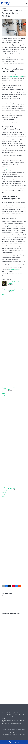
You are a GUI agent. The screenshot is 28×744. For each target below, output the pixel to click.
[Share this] (6, 586)
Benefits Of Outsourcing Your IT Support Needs (15, 487)
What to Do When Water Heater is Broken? (16, 388)
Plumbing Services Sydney (8, 169)
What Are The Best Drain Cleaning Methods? (15, 282)
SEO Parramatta (17, 736)
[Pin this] (13, 586)
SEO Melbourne (18, 734)
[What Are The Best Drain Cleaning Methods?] (4, 283)
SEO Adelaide (6, 734)
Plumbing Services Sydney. (14, 269)
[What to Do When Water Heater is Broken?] (4, 435)
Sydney (13, 105)
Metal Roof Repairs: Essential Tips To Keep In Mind (16, 289)
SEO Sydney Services (12, 731)
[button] (17, 3)
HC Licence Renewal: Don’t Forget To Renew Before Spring (13, 721)
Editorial (9, 589)
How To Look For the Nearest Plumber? (11, 613)
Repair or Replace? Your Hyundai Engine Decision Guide (14, 715)
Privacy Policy (16, 733)
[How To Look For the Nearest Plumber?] (14, 603)
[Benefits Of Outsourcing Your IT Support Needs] (4, 534)
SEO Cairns (12, 734)
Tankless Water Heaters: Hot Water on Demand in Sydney (12, 717)
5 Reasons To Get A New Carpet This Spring (11, 724)
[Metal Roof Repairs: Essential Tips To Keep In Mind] (4, 336)
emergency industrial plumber (16, 76)
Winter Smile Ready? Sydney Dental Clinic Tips (11, 713)
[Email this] (3, 586)
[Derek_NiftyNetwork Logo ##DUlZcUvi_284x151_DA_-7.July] (5, 3)
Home (12, 589)
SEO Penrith (10, 736)
